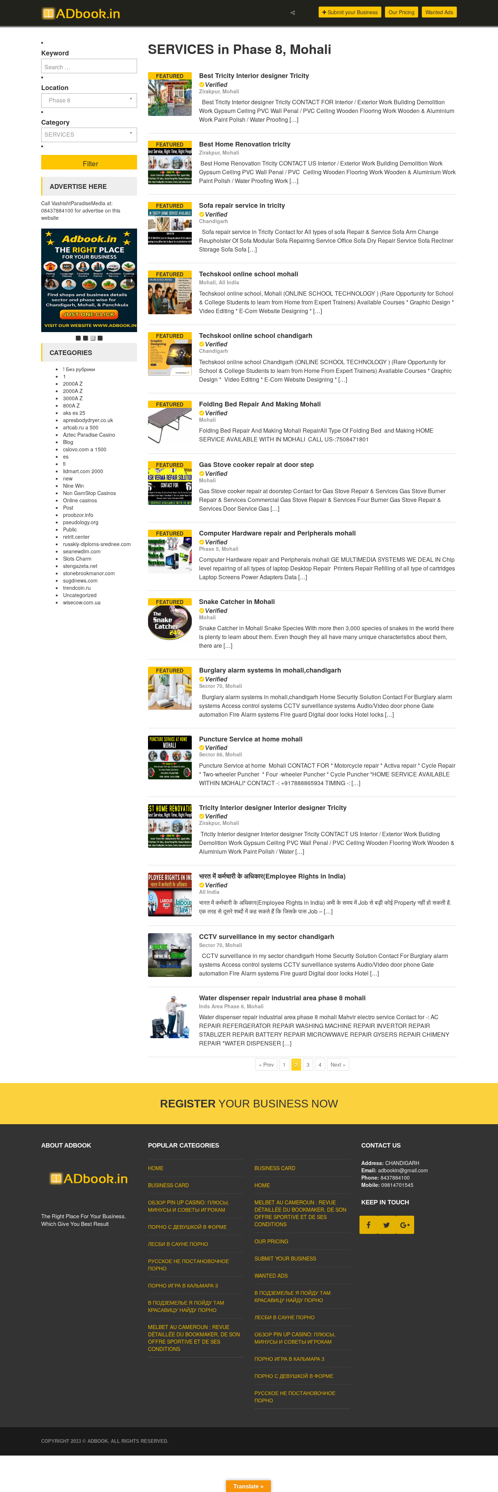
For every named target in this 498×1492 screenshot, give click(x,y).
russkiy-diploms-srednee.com (97, 544)
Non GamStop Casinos (89, 492)
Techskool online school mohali (248, 273)
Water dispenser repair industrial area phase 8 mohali (282, 997)
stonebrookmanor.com (89, 573)
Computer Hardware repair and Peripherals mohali (277, 533)
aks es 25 (74, 412)
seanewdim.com (82, 551)
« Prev (266, 1064)
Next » (338, 1064)
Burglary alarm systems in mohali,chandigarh (270, 670)
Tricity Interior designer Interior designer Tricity (273, 807)
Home (155, 1168)
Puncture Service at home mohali (251, 739)
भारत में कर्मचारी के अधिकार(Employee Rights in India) (272, 876)
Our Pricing (402, 12)
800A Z (71, 405)
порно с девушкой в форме (187, 1226)
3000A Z (73, 398)
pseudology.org (80, 522)
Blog (68, 441)
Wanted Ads (439, 12)
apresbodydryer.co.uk (88, 420)
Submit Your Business (285, 1258)
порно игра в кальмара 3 (183, 1285)
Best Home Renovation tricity (245, 144)
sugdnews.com (80, 580)
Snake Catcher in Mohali (237, 601)
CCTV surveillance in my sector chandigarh (266, 936)
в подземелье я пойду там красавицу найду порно (186, 1306)
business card (168, 1185)
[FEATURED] (170, 113)
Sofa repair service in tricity (242, 205)
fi (64, 463)
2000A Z (73, 383)
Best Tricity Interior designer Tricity (254, 75)
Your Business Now (249, 1104)
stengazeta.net (80, 565)
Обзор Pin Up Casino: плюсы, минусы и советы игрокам (188, 1206)
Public (70, 529)
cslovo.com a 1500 (84, 449)
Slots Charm (77, 558)
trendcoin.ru (77, 587)
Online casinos (80, 500)
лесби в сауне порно (178, 1243)
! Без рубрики (79, 369)
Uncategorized (80, 595)
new (68, 478)
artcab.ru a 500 (80, 427)
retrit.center (76, 536)
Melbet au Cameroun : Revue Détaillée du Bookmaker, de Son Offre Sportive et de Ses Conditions (194, 1337)
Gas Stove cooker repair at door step (256, 464)
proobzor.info (78, 514)
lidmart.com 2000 (83, 471)
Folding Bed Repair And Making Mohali (260, 404)
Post (68, 507)
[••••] (89, 280)
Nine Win (73, 485)
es (66, 456)
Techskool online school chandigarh (255, 335)
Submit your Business (352, 12)
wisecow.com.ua (82, 602)
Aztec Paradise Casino (89, 434)
